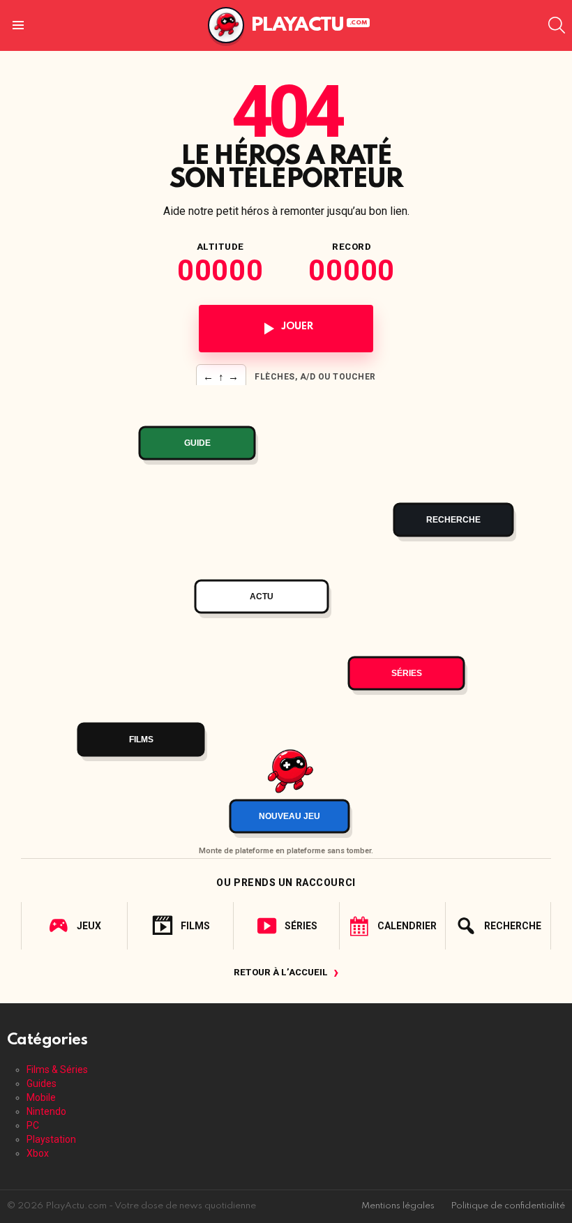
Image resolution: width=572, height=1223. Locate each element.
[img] (286, 612)
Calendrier (407, 925)
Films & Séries (57, 1069)
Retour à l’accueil (286, 972)
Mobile (41, 1097)
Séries (301, 925)
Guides (42, 1083)
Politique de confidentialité (508, 1205)
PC (33, 1125)
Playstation (51, 1139)
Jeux (89, 925)
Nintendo (46, 1111)
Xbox (38, 1153)
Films (195, 925)
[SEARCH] (556, 25)
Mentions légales (398, 1205)
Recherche (512, 925)
